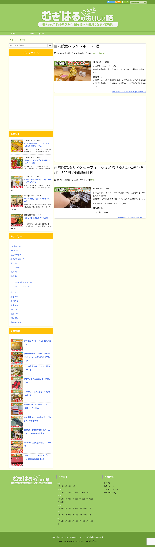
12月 (62, 502)
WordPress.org (110, 492)
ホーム (14, 40)
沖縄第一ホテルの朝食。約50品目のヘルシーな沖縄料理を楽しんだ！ (37, 357)
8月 (66, 486)
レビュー (15, 267)
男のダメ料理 (22, 286)
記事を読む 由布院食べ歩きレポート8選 (129, 91)
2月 (59, 486)
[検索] (145, 2)
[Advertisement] (100, 129)
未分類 (14, 301)
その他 (14, 250)
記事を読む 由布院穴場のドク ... (132, 217)
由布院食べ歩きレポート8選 (76, 46)
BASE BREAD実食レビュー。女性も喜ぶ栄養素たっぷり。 (37, 144)
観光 (14, 313)
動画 (14, 276)
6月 (62, 486)
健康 (14, 271)
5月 (73, 492)
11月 (85, 508)
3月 (66, 492)
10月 (73, 486)
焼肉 (14, 309)
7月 (80, 492)
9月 (69, 486)
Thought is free (91, 541)
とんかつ (16, 254)
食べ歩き (102, 53)
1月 (59, 492)
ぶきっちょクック (23, 282)
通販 (14, 318)
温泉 (14, 305)
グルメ (94, 53)
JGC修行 (15, 246)
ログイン (107, 483)
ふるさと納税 (17, 259)
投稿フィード (109, 486)
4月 (69, 492)
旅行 (93, 180)
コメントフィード (111, 489)
